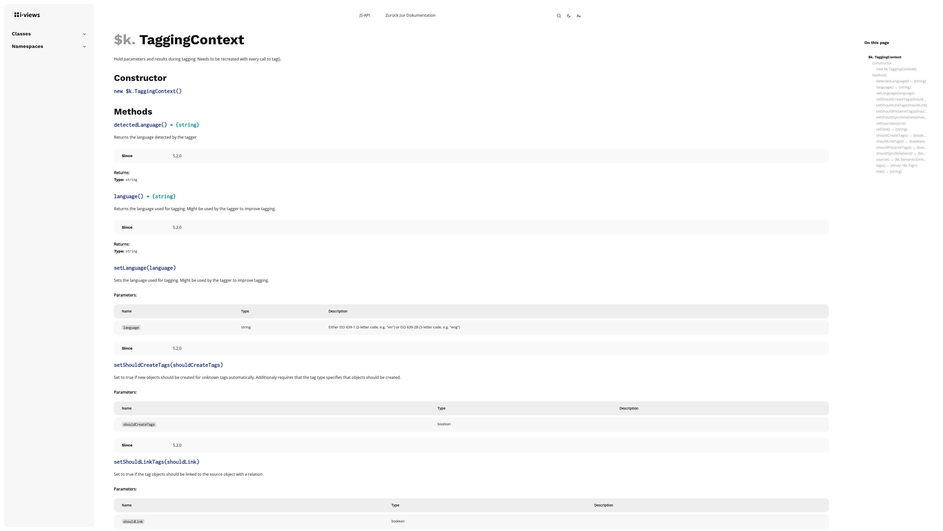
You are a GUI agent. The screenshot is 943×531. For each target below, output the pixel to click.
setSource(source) (890, 123)
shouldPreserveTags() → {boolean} (901, 147)
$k (123, 39)
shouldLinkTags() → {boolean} (900, 141)
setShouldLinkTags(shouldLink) (901, 105)
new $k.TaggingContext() (896, 69)
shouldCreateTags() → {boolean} (901, 135)
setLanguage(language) (895, 93)
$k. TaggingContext (884, 57)
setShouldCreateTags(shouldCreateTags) (901, 99)
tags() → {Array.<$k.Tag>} (896, 165)
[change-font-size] (578, 16)
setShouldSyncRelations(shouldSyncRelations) (901, 117)
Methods (879, 75)
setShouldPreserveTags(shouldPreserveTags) (901, 111)
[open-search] (559, 16)
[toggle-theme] (569, 16)
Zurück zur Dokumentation (411, 15)
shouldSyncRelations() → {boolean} (901, 153)
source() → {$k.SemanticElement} (901, 159)
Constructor (882, 63)
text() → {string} (889, 171)
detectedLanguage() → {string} (901, 81)
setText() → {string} (891, 129)
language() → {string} (893, 87)
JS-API (365, 15)
